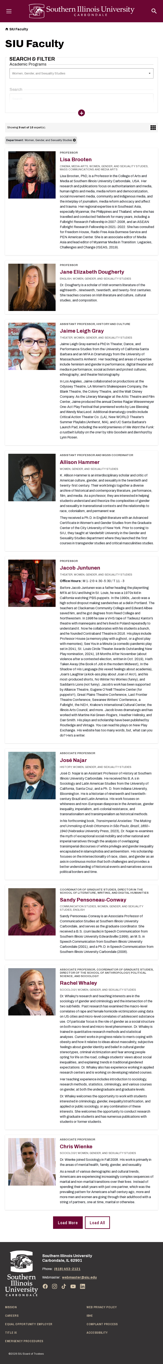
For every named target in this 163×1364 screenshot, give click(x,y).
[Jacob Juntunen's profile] (32, 583)
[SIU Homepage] (81, 11)
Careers (12, 1316)
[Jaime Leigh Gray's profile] (32, 346)
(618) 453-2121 (67, 1269)
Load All (97, 1222)
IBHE (90, 1316)
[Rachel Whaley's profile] (32, 991)
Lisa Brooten (76, 159)
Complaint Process (102, 1324)
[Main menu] (9, 11)
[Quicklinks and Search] (154, 11)
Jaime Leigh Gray (82, 331)
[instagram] (55, 1286)
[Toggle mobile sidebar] (81, 112)
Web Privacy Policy (102, 1307)
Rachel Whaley (78, 983)
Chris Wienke (76, 1146)
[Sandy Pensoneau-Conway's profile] (32, 911)
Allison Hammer (80, 462)
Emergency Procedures (24, 1341)
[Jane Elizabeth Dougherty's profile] (32, 287)
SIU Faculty (18, 29)
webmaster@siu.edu (79, 1277)
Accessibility (97, 1333)
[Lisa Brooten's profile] (32, 175)
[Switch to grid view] (153, 127)
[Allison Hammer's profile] (32, 477)
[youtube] (73, 1286)
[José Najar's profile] (32, 775)
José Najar (73, 760)
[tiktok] (64, 1286)
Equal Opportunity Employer (28, 1324)
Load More (68, 1222)
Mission (11, 1307)
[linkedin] (83, 1286)
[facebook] (45, 1286)
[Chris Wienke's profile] (32, 1161)
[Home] (21, 1273)
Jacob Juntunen (80, 568)
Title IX (11, 1333)
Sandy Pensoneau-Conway (93, 900)
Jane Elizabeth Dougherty (92, 272)
